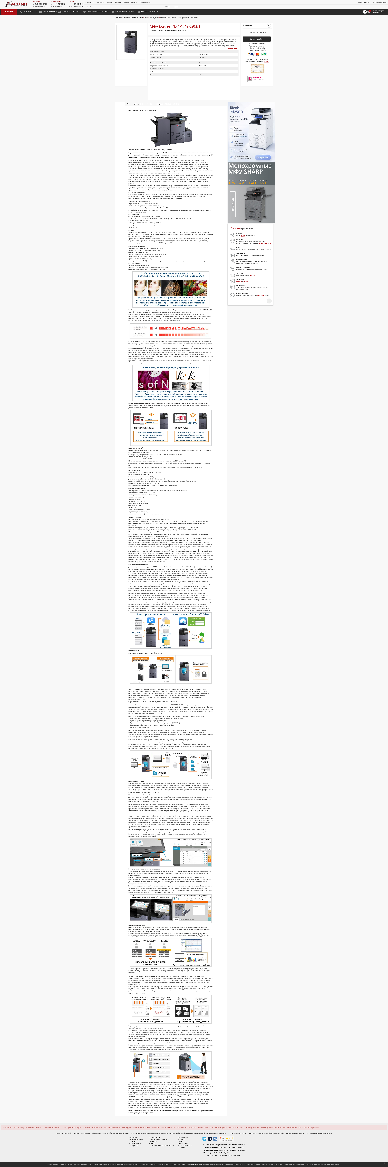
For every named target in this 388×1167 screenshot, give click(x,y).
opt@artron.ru (58, 7)
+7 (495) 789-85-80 (211, 1145)
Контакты (132, 1141)
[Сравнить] (269, 26)
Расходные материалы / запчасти (167, 104)
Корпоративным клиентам (158, 1139)
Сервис (72, 1)
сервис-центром (265, 243)
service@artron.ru (77, 7)
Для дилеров (56, 1)
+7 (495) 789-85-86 (211, 1147)
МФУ (146, 18)
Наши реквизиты (135, 1143)
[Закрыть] (384, 1163)
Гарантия (181, 1148)
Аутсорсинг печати (184, 1145)
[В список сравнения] (365, 12)
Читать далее (233, 49)
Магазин (36, 1)
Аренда (239, 281)
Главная (119, 18)
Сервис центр (183, 1143)
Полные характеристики (135, 104)
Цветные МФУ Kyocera (168, 18)
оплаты (252, 275)
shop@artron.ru (40, 7)
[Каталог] (16, 4)
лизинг (246, 281)
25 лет (243, 235)
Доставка (181, 1139)
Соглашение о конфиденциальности (161, 1145)
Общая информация (136, 1139)
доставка (260, 295)
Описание (119, 104)
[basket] (377, 11)
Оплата (180, 1141)
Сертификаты (133, 1145)
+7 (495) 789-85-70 (211, 1150)
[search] (87, 7)
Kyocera (266, 61)
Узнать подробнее (256, 39)
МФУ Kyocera (154, 18)
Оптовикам (153, 1141)
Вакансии (152, 1143)
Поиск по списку (172, 7)
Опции (149, 104)
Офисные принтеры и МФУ (133, 18)
